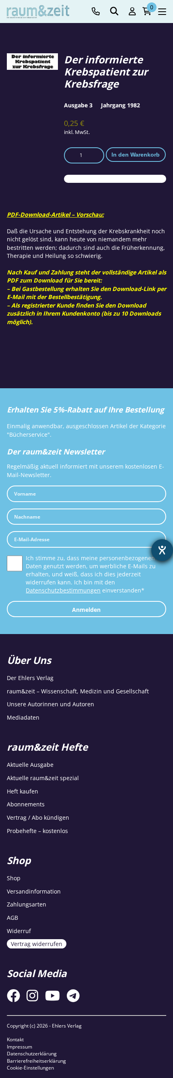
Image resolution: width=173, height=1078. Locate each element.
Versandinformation (34, 891)
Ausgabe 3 (78, 105)
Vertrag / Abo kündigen (38, 817)
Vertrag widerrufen (36, 944)
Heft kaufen (22, 791)
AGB (12, 917)
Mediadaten (23, 717)
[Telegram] (73, 995)
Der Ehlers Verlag (30, 678)
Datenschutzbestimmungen (63, 590)
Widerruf (19, 931)
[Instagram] (32, 995)
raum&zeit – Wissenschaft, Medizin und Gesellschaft (78, 691)
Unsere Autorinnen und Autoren (50, 704)
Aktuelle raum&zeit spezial (43, 778)
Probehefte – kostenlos (37, 831)
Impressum (19, 1046)
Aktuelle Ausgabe (30, 764)
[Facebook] (13, 995)
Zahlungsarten (26, 904)
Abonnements (26, 804)
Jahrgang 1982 (120, 105)
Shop (14, 878)
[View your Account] (132, 11)
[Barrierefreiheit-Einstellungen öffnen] (162, 550)
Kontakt (15, 1039)
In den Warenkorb (135, 154)
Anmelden (86, 609)
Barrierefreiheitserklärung (36, 1060)
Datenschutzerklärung (32, 1053)
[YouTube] (52, 995)
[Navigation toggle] (162, 11)
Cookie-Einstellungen (30, 1067)
